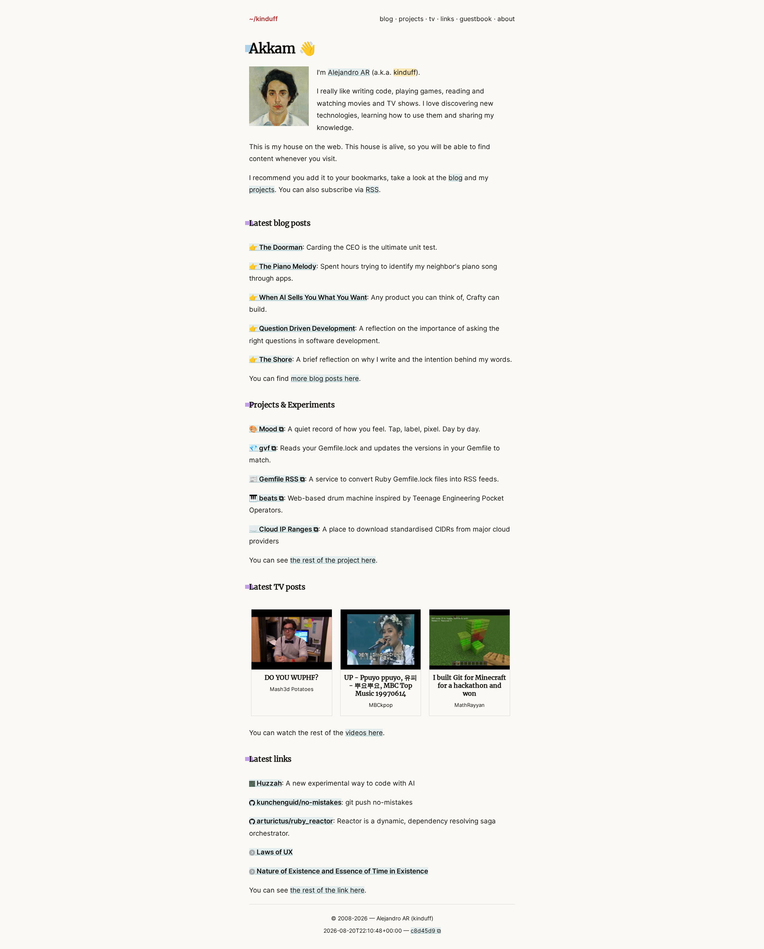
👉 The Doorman (275, 247)
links (447, 19)
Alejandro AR (349, 72)
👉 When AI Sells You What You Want (308, 297)
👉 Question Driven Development (302, 328)
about (506, 19)
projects (411, 19)
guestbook (476, 19)
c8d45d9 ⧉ (426, 930)
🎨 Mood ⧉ (266, 429)
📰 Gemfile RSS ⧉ (277, 479)
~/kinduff (263, 19)
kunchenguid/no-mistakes (298, 802)
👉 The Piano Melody (282, 266)
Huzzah (268, 783)
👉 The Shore (270, 359)
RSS (372, 190)
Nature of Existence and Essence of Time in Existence (341, 871)
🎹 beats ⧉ (266, 498)
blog (386, 19)
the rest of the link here (327, 890)
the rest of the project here (333, 560)
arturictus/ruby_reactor (294, 821)
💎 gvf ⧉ (262, 448)
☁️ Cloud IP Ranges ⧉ (283, 529)
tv (432, 19)
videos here (364, 733)
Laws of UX (274, 852)
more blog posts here (325, 378)
